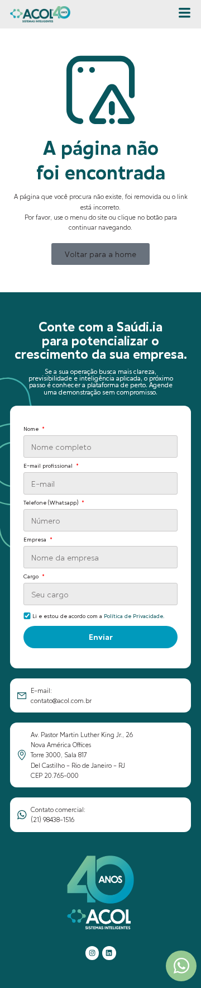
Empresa (35, 539)
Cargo (31, 576)
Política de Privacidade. (134, 615)
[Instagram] (92, 953)
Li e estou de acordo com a (98, 615)
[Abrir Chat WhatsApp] (181, 966)
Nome (31, 429)
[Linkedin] (109, 953)
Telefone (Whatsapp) (51, 503)
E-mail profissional (48, 466)
